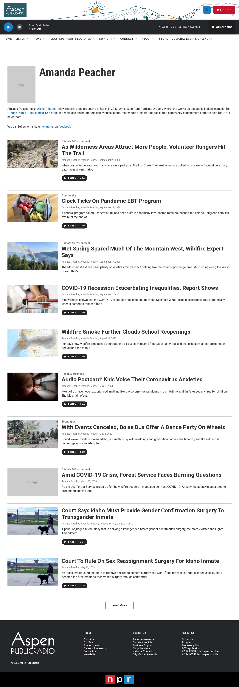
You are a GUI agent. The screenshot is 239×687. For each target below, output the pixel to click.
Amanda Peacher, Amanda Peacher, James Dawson (88, 523)
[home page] (34, 642)
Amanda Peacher (71, 481)
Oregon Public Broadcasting (25, 113)
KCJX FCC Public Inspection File (200, 654)
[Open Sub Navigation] (28, 38)
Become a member (144, 639)
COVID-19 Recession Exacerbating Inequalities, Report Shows (140, 288)
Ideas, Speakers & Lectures (70, 38)
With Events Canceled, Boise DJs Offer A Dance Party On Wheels (143, 427)
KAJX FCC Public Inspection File (200, 651)
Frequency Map (191, 645)
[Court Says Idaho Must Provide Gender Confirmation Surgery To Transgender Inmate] (32, 521)
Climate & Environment (76, 141)
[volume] (19, 27)
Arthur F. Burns (46, 109)
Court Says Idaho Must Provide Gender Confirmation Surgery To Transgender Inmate (143, 513)
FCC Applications (192, 648)
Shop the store (141, 648)
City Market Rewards (145, 654)
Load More (119, 605)
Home (8, 38)
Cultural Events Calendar (192, 38)
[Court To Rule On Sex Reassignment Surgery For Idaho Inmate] (32, 572)
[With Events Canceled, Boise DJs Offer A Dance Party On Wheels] (32, 434)
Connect (127, 38)
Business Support (143, 645)
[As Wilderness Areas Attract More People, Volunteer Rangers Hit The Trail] (32, 154)
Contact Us (90, 651)
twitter (46, 126)
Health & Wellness (73, 373)
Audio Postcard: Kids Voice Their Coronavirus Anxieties (132, 379)
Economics (69, 421)
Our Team (89, 642)
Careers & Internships (96, 648)
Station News (91, 645)
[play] (8, 27)
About (146, 38)
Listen (20, 38)
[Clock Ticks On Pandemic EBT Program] (32, 208)
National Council (142, 651)
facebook (65, 126)
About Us (89, 639)
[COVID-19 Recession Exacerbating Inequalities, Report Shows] (32, 299)
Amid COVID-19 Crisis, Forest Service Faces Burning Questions (141, 475)
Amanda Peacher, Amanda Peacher (80, 159)
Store (163, 38)
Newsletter (90, 654)
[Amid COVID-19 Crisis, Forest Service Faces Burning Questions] (32, 482)
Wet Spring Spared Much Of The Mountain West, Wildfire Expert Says (143, 251)
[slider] (25, 27)
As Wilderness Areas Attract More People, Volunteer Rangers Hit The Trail (144, 150)
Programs (188, 642)
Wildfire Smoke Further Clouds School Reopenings (126, 331)
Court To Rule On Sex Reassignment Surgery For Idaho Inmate (140, 561)
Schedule (187, 639)
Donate (226, 10)
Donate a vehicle (142, 642)
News (37, 38)
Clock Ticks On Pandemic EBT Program (111, 201)
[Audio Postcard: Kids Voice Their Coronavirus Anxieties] (32, 387)
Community (69, 195)
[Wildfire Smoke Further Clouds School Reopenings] (32, 343)
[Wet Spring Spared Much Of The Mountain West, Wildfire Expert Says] (32, 256)
